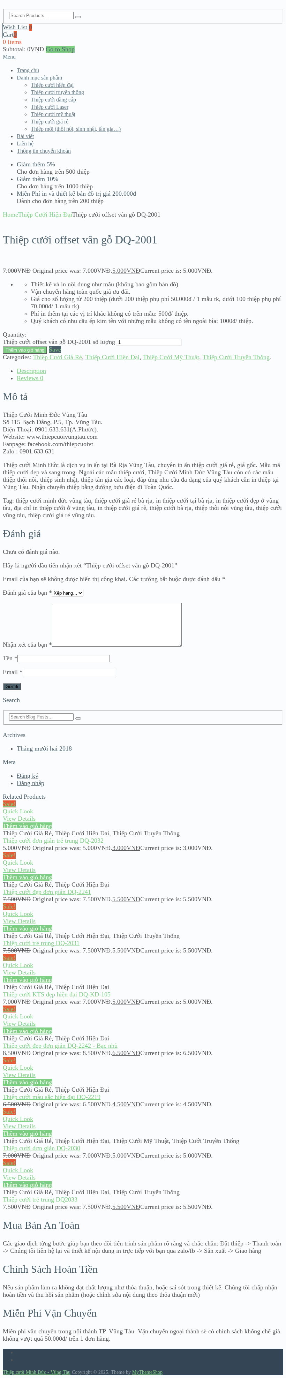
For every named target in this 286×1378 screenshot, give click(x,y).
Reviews (30, 378)
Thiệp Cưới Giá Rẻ (57, 357)
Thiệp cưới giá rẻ (49, 122)
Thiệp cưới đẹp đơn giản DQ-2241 (47, 891)
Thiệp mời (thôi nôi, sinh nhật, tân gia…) (76, 129)
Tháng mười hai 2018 (44, 748)
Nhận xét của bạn (27, 644)
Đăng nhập (30, 783)
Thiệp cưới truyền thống (57, 92)
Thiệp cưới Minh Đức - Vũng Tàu (36, 1372)
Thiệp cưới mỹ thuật (53, 114)
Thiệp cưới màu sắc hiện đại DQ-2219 (51, 1096)
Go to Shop (60, 49)
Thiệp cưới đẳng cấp (53, 100)
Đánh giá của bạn (27, 592)
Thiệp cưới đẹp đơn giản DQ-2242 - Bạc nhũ (60, 1045)
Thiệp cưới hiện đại (52, 85)
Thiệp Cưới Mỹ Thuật (171, 357)
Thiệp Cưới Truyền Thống (236, 357)
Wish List (17, 27)
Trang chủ (28, 70)
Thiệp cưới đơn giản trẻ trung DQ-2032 (53, 840)
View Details (19, 818)
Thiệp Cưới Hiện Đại (45, 214)
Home (10, 214)
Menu (9, 57)
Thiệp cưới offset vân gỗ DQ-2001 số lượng (59, 341)
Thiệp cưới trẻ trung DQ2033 (40, 1199)
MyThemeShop (147, 1372)
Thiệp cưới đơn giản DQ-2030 (41, 1148)
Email (13, 672)
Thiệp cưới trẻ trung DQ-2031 (41, 943)
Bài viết (25, 136)
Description (31, 370)
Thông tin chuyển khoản (44, 151)
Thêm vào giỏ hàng (25, 350)
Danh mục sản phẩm (39, 78)
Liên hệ (25, 143)
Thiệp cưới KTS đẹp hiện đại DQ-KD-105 (57, 994)
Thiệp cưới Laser (49, 107)
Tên (10, 658)
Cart (10, 34)
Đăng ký (27, 775)
